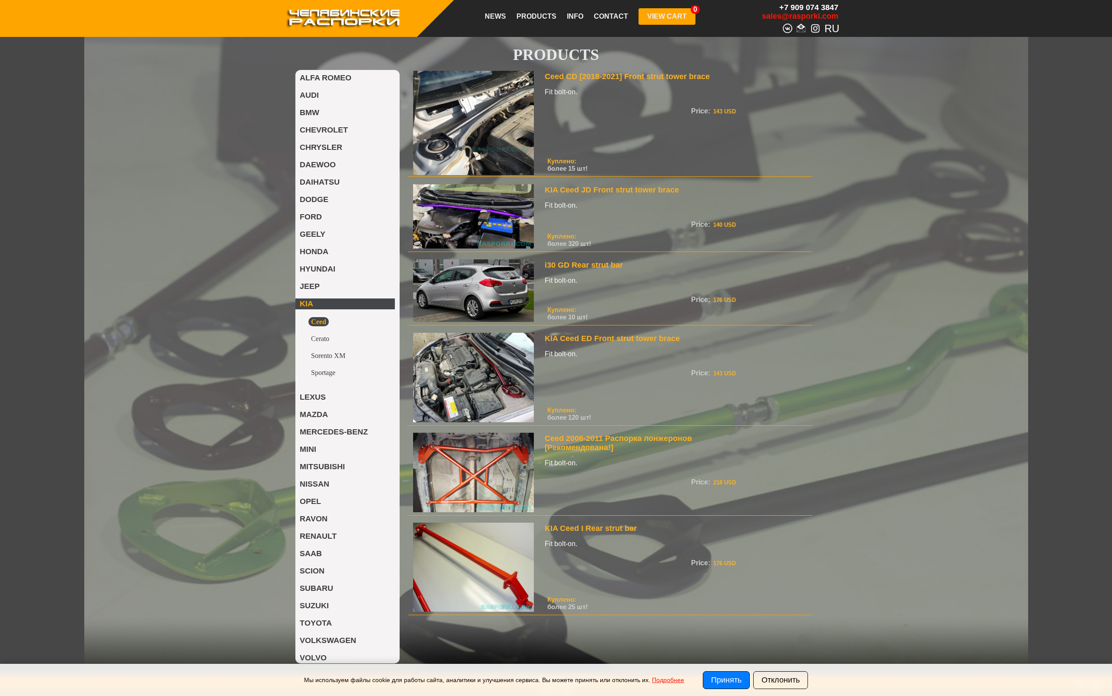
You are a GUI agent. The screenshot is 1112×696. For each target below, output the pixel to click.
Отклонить (780, 680)
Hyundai (317, 269)
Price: (700, 111)
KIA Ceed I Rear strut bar (591, 528)
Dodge (314, 199)
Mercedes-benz (334, 432)
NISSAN (314, 484)
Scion (312, 571)
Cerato (320, 338)
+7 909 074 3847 (808, 7)
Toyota (316, 623)
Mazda (314, 414)
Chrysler (321, 147)
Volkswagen (328, 640)
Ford (311, 216)
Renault (318, 536)
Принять (726, 680)
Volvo (313, 657)
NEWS (495, 16)
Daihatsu (320, 182)
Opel (310, 501)
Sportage (323, 372)
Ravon (314, 518)
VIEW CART (667, 16)
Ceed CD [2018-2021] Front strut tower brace (627, 76)
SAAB (311, 553)
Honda (314, 251)
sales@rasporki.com (800, 16)
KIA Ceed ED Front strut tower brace (612, 338)
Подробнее (668, 679)
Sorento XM (328, 355)
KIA (306, 303)
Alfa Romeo (325, 77)
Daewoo (318, 164)
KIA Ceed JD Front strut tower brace (612, 190)
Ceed (318, 321)
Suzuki (314, 605)
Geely (312, 234)
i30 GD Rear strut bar (584, 265)
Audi (309, 95)
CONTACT (611, 16)
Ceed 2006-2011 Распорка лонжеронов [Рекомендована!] (618, 443)
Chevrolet (324, 130)
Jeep (310, 286)
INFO (575, 16)
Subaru (316, 588)
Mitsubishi (322, 466)
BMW (309, 112)
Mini (308, 449)
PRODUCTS (536, 16)
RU (829, 27)
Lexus (313, 397)
